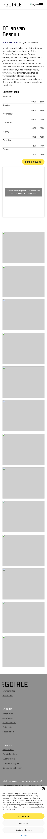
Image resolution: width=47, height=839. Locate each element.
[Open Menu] (41, 5)
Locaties (14, 42)
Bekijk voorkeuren (24, 830)
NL (33, 4)
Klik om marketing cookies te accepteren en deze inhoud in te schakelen (23, 192)
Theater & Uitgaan (11, 763)
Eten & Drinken (10, 754)
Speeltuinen (8, 731)
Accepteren (23, 816)
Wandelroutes (9, 722)
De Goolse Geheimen (12, 768)
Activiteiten (8, 718)
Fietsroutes (8, 727)
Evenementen (9, 691)
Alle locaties (8, 749)
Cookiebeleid (22, 836)
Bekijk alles (8, 713)
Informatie (8, 695)
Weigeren (23, 823)
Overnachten (9, 758)
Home (5, 42)
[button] (43, 789)
